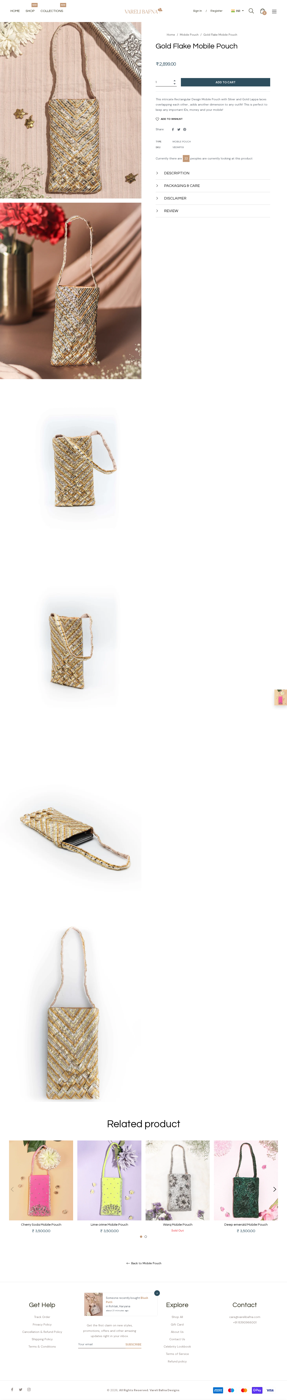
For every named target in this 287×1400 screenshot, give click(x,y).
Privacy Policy (42, 1324)
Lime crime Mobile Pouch (109, 1224)
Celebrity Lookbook (177, 1346)
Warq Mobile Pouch (177, 1224)
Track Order (42, 1317)
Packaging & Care (181, 186)
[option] (41, 1189)
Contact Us (177, 1339)
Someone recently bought (123, 1298)
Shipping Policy (42, 1339)
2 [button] (146, 1237)
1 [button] (141, 1237)
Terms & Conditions (42, 1346)
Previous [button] (12, 1189)
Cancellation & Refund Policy (42, 1332)
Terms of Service (177, 1354)
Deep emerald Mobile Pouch (246, 1224)
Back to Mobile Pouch (145, 1263)
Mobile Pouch (189, 35)
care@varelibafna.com (244, 1317)
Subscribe (133, 1344)
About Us (177, 1332)
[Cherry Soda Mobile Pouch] (280, 697)
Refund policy (177, 1361)
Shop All (177, 1317)
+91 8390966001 (245, 1322)
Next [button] (275, 1189)
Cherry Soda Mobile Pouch (41, 1224)
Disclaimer (174, 198)
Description (176, 173)
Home (171, 35)
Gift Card (177, 1324)
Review (170, 211)
